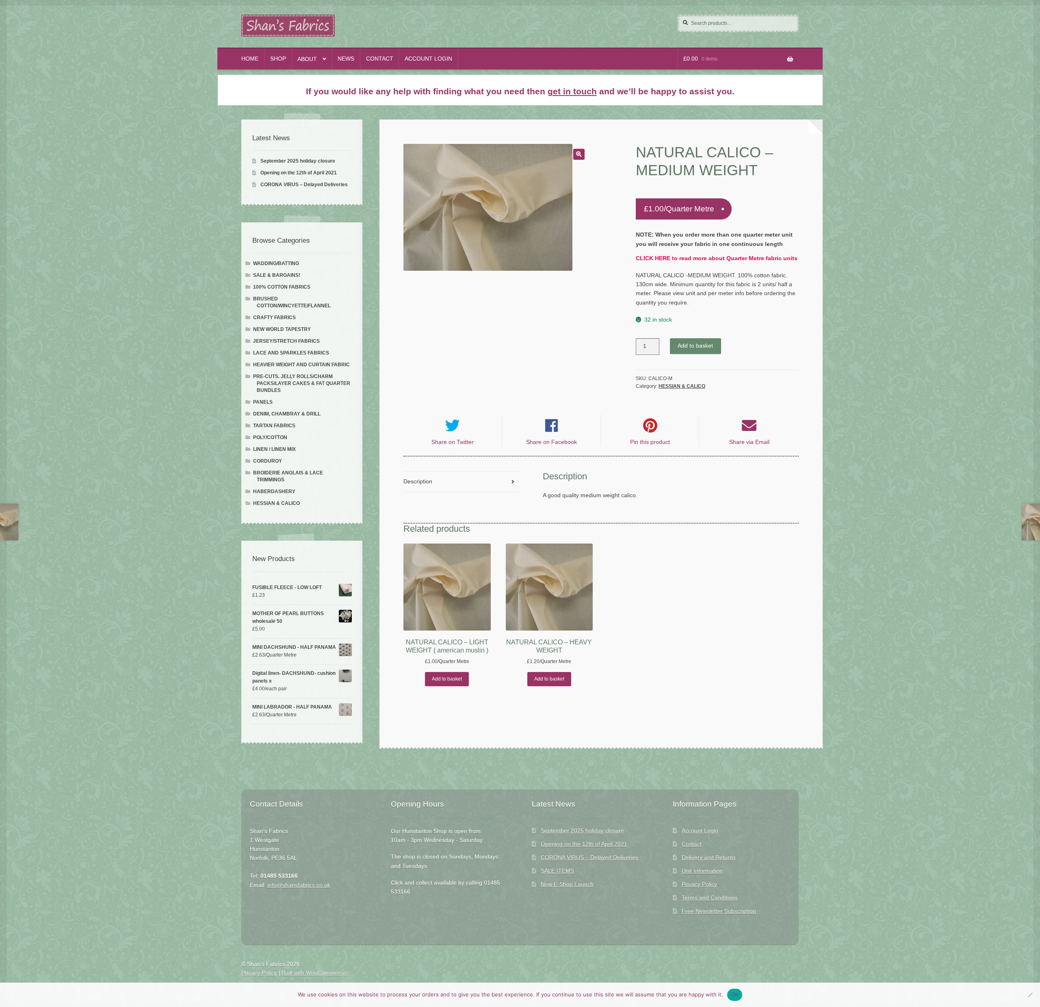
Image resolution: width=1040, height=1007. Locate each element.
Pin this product (650, 442)
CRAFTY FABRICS (274, 317)
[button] (578, 154)
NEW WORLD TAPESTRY (282, 329)
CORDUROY (267, 461)
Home (249, 59)
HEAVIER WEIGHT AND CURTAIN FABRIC (301, 365)
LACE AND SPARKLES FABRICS (291, 353)
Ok (735, 994)
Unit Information (702, 871)
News (346, 59)
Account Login (428, 59)
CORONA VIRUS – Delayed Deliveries (304, 184)
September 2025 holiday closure (297, 161)
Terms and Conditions (710, 898)
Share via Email (749, 442)
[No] (1030, 995)
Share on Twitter (452, 442)
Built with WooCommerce (314, 973)
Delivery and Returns (709, 858)
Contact (379, 59)
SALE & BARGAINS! (276, 275)
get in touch (572, 91)
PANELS (263, 402)
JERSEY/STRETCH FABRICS (286, 341)
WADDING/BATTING (276, 263)
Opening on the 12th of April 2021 (298, 173)
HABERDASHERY (274, 491)
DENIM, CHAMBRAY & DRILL (287, 414)
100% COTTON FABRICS (281, 287)
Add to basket (695, 346)
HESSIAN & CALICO (682, 386)
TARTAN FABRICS (274, 425)
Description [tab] (417, 481)
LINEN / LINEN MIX (274, 449)
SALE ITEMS (557, 871)
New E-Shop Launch (567, 884)
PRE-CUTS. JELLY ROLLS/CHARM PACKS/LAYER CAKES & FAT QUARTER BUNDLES (301, 383)
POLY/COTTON (270, 437)
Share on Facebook (551, 442)
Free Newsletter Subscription (719, 911)
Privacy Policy (699, 884)
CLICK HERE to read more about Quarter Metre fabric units (716, 258)
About (307, 59)
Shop (278, 59)
